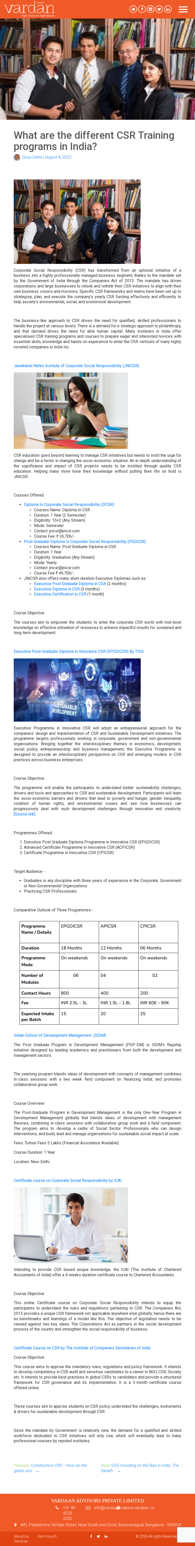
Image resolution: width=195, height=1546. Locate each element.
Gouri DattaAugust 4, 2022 (45, 157)
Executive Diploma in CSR (57, 589)
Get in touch (47, 1536)
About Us (21, 1536)
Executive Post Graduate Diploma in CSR (70, 583)
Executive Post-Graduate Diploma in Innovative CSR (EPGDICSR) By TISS (79, 651)
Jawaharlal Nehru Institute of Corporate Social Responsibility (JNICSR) (76, 365)
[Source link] (24, 814)
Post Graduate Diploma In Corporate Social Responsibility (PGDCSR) (85, 541)
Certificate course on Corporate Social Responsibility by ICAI (68, 1180)
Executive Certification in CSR (60, 594)
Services (21, 1541)
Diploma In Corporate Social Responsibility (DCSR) (69, 504)
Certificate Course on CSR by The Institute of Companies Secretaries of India (82, 1348)
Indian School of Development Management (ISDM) (60, 1035)
